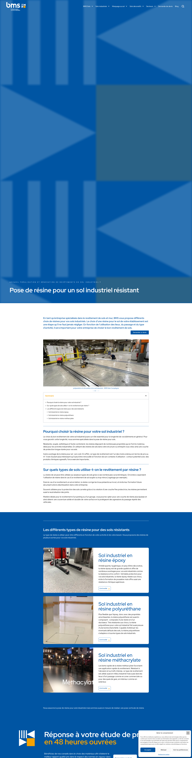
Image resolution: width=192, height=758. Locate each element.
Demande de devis (165, 6)
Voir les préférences (180, 750)
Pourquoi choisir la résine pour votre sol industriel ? (64, 402)
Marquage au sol (118, 6)
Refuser (163, 750)
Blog (176, 6)
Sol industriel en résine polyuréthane (61, 415)
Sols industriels (101, 6)
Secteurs (149, 6)
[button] (188, 733)
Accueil (14, 282)
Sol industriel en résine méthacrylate (61, 418)
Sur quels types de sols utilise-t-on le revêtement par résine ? (68, 406)
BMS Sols (86, 6)
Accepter (147, 750)
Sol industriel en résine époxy (58, 412)
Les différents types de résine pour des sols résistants (65, 409)
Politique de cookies (163, 754)
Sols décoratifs (135, 6)
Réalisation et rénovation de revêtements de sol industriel (60, 282)
